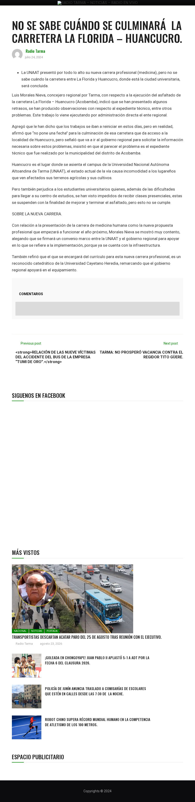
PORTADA (52, 631)
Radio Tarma (35, 51)
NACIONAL (20, 631)
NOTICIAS (36, 631)
